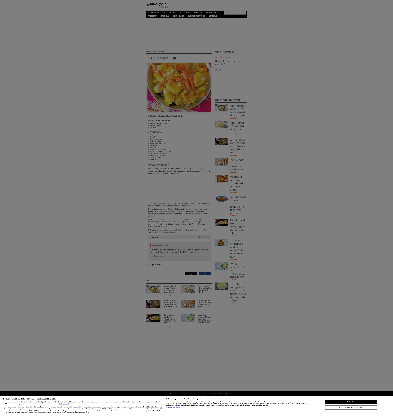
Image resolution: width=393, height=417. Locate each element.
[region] (196, 406)
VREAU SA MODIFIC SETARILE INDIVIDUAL (351, 407)
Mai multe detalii (64, 404)
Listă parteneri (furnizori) (173, 407)
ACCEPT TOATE (351, 402)
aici (19, 411)
